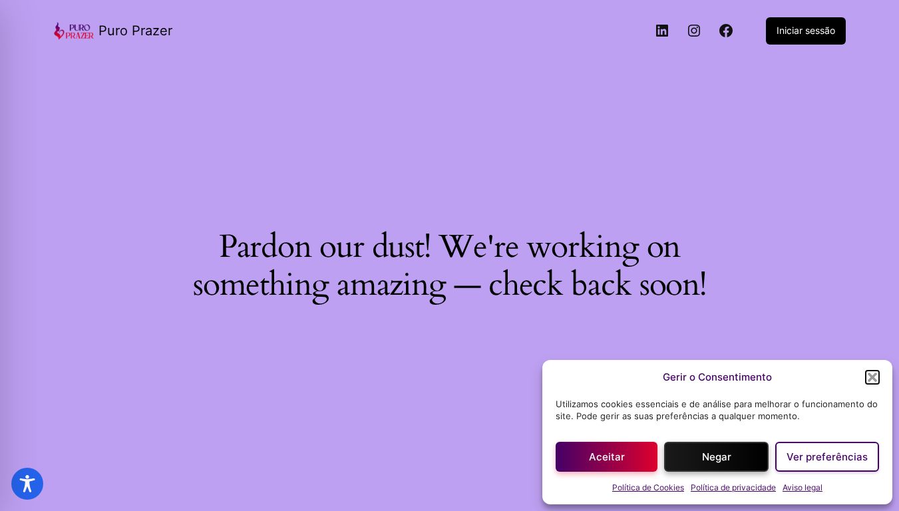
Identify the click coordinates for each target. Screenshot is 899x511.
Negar (716, 456)
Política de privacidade (733, 487)
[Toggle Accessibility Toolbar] (27, 483)
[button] (872, 377)
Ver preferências (827, 456)
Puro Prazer (135, 31)
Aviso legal (802, 487)
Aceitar (607, 456)
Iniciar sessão (806, 30)
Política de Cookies (648, 487)
